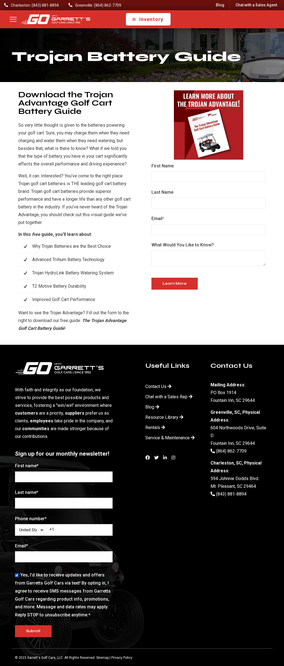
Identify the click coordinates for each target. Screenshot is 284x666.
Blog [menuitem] (220, 5)
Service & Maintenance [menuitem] (167, 437)
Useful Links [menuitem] (167, 366)
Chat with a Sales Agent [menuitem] (256, 5)
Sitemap (102, 658)
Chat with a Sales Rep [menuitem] (166, 396)
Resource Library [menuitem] (161, 417)
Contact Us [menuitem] (155, 386)
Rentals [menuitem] (152, 427)
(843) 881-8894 (231, 494)
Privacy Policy (121, 658)
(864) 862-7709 (231, 451)
